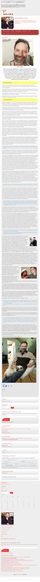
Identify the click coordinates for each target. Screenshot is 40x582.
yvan (2, 569)
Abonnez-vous (6, 419)
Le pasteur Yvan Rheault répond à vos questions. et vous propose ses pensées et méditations (25, 22)
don (9, 462)
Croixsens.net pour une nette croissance (7, 525)
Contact (7, 33)
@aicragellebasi (24, 574)
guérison (30, 462)
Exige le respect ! (5, 431)
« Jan (2, 511)
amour (5, 458)
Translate (9, 446)
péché (23, 466)
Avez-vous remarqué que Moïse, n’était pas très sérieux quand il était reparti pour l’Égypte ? (16, 428)
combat (15, 460)
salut (4, 467)
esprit (16, 462)
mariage (16, 464)
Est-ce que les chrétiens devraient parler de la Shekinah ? (21, 567)
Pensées (12, 31)
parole (34, 463)
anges (14, 458)
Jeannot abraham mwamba (5, 567)
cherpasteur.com (21, 18)
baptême (27, 458)
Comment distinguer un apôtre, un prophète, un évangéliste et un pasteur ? (17, 568)
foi (22, 462)
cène (31, 460)
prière (9, 466)
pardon (31, 464)
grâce (26, 462)
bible (33, 458)
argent (18, 458)
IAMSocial (15, 574)
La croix (29, 31)
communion (20, 460)
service (7, 467)
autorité (23, 458)
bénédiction (4, 460)
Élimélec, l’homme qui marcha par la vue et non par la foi (13, 569)
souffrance (11, 467)
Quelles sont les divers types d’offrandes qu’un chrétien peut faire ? (22, 560)
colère (10, 460)
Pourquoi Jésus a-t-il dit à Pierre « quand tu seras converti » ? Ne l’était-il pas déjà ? (18, 438)
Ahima (2, 565)
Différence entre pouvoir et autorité (11, 561)
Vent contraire (4, 427)
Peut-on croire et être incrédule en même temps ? (17, 559)
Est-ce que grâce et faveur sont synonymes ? (12, 562)
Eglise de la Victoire (4, 534)
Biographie (33, 31)
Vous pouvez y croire (4, 530)
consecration (24, 460)
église (15, 467)
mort (24, 463)
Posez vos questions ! (6, 31)
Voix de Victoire (3, 532)
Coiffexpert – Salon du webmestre (6, 527)
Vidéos (4, 33)
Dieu (5, 462)
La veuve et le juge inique (6, 432)
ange (10, 458)
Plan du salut (25, 31)
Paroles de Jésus (18, 31)
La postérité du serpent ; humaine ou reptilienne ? (14, 564)
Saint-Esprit (33, 466)
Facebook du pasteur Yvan (9, 477)
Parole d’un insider (5, 430)
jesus (4, 464)
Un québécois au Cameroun (5, 529)
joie (9, 463)
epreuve (13, 462)
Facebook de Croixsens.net (8, 538)
